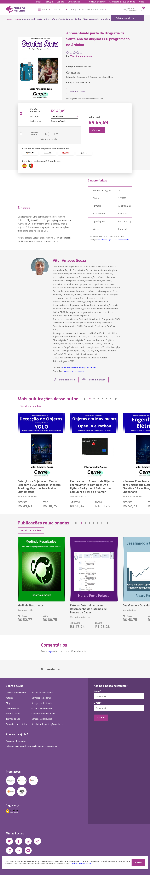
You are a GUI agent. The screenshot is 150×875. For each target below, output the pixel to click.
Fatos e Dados (13, 713)
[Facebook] (18, 841)
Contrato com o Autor (16, 724)
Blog (8, 703)
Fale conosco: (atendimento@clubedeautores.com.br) (31, 746)
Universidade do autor (41, 708)
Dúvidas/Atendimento (16, 692)
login (50, 651)
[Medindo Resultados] (41, 569)
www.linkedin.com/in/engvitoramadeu (79, 367)
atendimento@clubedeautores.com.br (113, 240)
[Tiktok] (37, 841)
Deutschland (74, 1)
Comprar (96, 130)
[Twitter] (9, 841)
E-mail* (98, 703)
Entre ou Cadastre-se (132, 9)
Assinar (101, 717)
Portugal (49, 1)
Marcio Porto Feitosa (80, 617)
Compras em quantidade (43, 713)
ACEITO (138, 862)
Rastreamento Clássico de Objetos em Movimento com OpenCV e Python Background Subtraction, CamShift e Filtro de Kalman (92, 487)
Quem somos (12, 708)
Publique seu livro (97, 1)
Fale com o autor (96, 379)
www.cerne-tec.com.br (74, 371)
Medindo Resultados (31, 605)
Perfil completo (67, 379)
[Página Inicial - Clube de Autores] (15, 10)
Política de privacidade (42, 692)
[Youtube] (18, 850)
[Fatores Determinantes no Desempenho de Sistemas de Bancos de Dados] (94, 569)
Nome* (97, 691)
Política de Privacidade (81, 863)
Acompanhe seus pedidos (122, 1)
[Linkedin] (9, 850)
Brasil (38, 1)
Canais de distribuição (41, 718)
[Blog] (28, 850)
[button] (84, 399)
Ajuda (141, 1)
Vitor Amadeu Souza (81, 56)
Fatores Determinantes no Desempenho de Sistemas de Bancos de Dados (88, 609)
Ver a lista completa (31, 406)
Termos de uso (13, 718)
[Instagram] (28, 841)
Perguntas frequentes (16, 741)
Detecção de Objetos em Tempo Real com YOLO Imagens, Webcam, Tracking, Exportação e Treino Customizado (39, 487)
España (60, 1)
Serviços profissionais (41, 703)
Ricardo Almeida (25, 610)
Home (9, 19)
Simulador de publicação (47, 724)
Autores (9, 697)
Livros (17, 19)
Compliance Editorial (41, 697)
